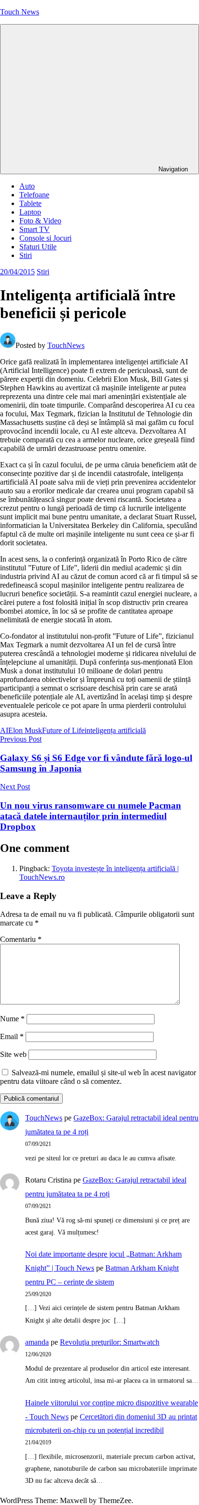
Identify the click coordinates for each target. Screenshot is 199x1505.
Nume (12, 1019)
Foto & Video (40, 221)
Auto (27, 186)
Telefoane (34, 195)
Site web (13, 1054)
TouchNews (66, 345)
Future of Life (63, 730)
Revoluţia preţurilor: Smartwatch (109, 1342)
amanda (37, 1342)
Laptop (30, 212)
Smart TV (34, 229)
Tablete (30, 203)
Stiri (25, 255)
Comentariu (21, 939)
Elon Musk (25, 730)
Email (12, 1036)
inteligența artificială (115, 730)
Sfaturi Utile (38, 247)
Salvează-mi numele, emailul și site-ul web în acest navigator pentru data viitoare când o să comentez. (98, 1076)
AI (4, 730)
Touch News (19, 12)
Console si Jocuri (45, 238)
